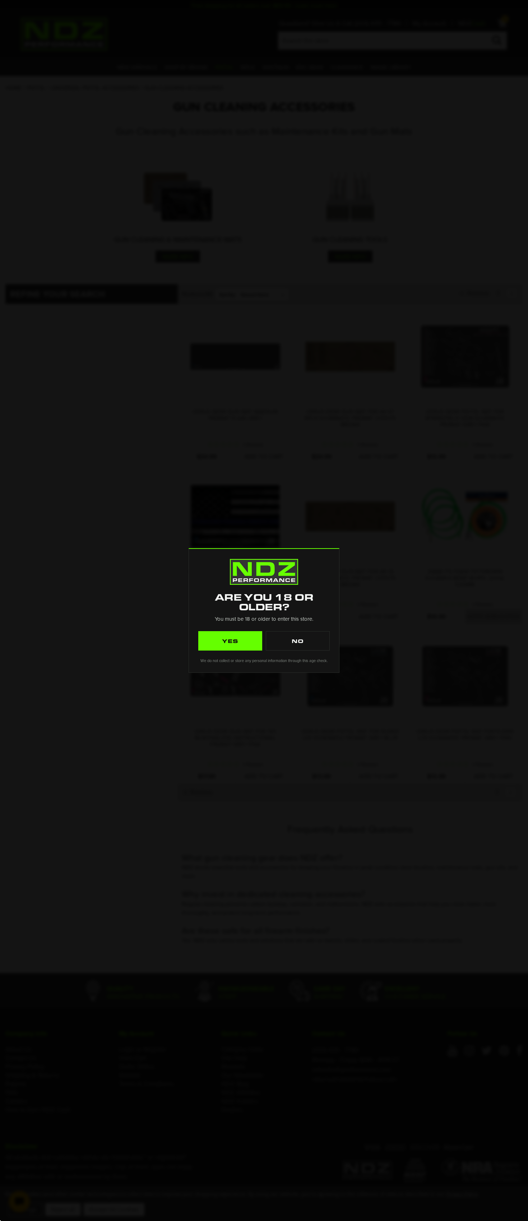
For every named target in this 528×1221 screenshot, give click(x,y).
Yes (230, 640)
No (298, 640)
